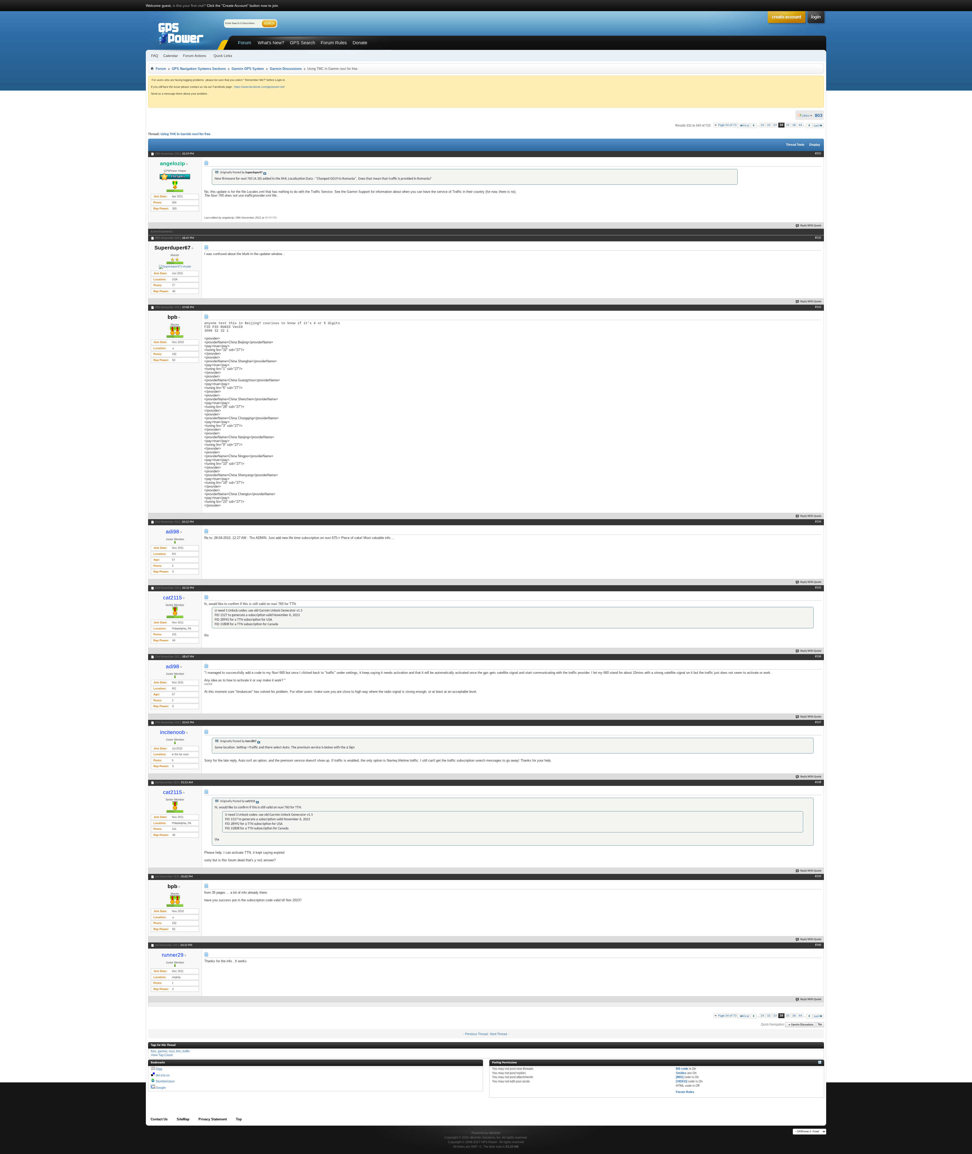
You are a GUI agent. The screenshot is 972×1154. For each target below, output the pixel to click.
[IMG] (679, 1077)
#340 (818, 945)
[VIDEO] (681, 1081)
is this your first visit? (189, 6)
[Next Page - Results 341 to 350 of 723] (809, 125)
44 (800, 125)
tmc (178, 1051)
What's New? (271, 42)
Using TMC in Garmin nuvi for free (185, 134)
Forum (244, 42)
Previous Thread (476, 1034)
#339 (818, 876)
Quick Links (223, 56)
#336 (818, 656)
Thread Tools (795, 144)
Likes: (807, 115)
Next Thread (498, 1034)
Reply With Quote (810, 225)
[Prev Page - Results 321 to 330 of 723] (754, 125)
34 (781, 125)
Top (820, 1024)
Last (816, 125)
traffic (186, 1051)
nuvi (172, 1051)
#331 (818, 153)
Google (161, 1087)
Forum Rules (334, 42)
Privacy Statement (212, 1119)
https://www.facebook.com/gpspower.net (259, 86)
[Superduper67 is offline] (175, 267)
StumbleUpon (165, 1081)
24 (762, 125)
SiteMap (183, 1119)
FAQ (154, 56)
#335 (818, 587)
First (746, 125)
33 (775, 125)
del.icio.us (163, 1075)
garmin (162, 1051)
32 (769, 125)
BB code (682, 1069)
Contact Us (159, 1119)
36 (794, 125)
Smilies (681, 1073)
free (153, 1051)
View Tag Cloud (162, 1055)
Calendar (170, 56)
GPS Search (302, 42)
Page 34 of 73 (727, 125)
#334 (818, 521)
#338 (818, 782)
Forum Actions (194, 56)
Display (814, 144)
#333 (818, 307)
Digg (159, 1069)
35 (787, 125)
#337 (818, 722)
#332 (818, 237)
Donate (360, 42)
